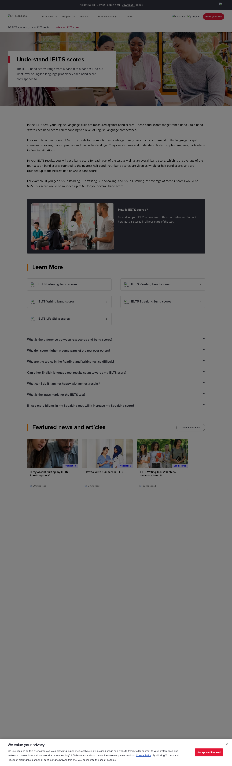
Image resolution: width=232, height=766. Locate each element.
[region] (116, 752)
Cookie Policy (143, 755)
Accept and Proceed (209, 752)
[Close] (226, 744)
